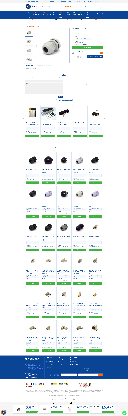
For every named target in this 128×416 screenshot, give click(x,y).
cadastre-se (34, 1)
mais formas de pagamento (81, 44)
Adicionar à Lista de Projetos (95, 56)
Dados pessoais (73, 359)
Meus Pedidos (73, 362)
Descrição (29, 65)
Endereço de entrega (74, 364)
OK (101, 52)
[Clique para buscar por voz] (42, 6)
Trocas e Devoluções (50, 362)
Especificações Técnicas (43, 65)
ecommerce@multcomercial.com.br (32, 377)
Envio (59, 361)
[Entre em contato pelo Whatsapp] (124, 413)
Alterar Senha (73, 361)
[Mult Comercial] (31, 6)
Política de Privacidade (50, 361)
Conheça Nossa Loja (50, 366)
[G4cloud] (85, 387)
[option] (29, 32)
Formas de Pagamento (62, 359)
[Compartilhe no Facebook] (78, 57)
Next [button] (29, 63)
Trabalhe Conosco (49, 364)
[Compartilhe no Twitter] (80, 57)
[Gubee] (90, 387)
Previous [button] (29, 29)
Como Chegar (48, 367)
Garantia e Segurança (62, 362)
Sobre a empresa (49, 359)
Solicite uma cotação (54, 1)
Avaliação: (74, 33)
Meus (90, 6)
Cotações (60, 364)
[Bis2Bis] (80, 387)
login (28, 1)
